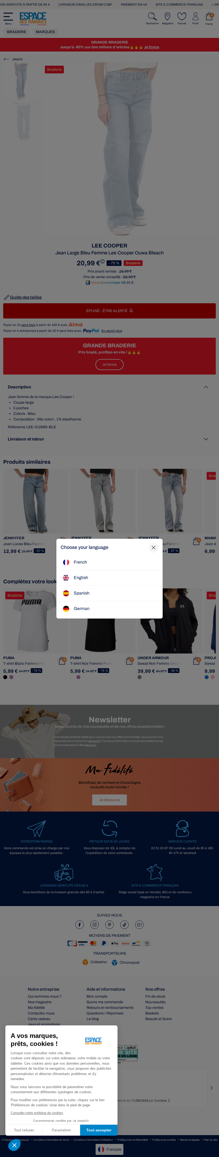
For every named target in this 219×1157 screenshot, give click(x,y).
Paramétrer (61, 1130)
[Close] (153, 548)
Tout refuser (24, 1130)
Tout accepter (98, 1130)
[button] (14, 1145)
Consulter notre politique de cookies (37, 1113)
